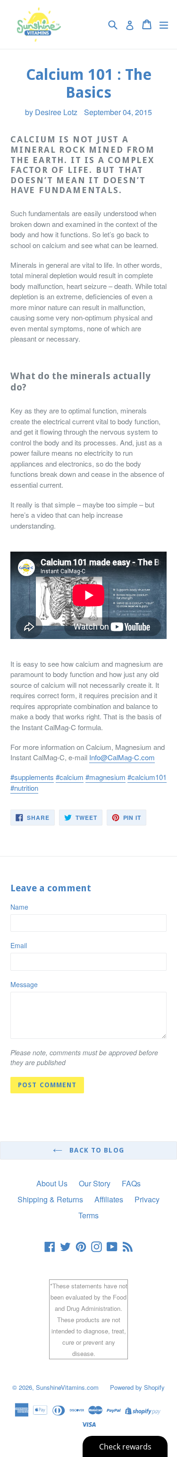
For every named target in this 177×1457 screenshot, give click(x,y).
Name (19, 907)
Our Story (94, 1183)
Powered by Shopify (137, 1387)
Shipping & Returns (50, 1199)
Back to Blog (95, 1150)
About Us (51, 1183)
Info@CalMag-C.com (122, 757)
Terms (88, 1215)
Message (24, 984)
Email (18, 945)
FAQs (131, 1183)
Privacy (147, 1199)
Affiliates (108, 1199)
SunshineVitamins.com (67, 1387)
